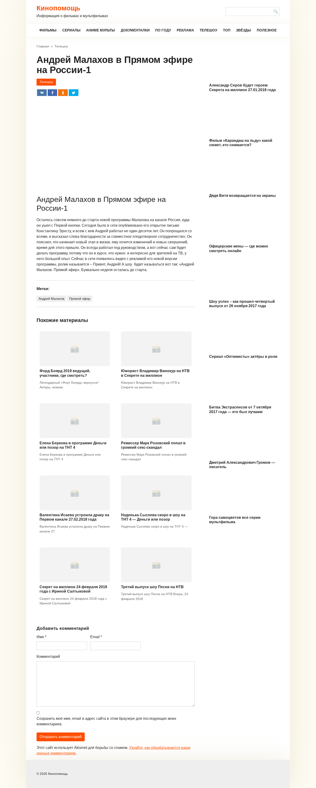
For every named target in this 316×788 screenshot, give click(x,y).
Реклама (185, 30)
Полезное (267, 30)
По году (163, 30)
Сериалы (71, 30)
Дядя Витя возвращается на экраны (242, 196)
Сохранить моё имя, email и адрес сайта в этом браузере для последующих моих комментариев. (106, 721)
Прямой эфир (79, 298)
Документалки (135, 30)
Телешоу (208, 30)
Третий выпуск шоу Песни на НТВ (152, 587)
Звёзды (243, 30)
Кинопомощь (58, 8)
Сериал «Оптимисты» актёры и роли (243, 356)
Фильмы (47, 30)
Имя (41, 637)
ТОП (226, 30)
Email (96, 637)
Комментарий (48, 656)
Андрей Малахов (51, 298)
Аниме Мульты (100, 30)
